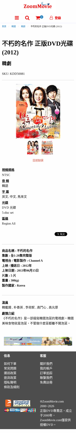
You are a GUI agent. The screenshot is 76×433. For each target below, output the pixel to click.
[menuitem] (17, 17)
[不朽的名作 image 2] (47, 147)
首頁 (4, 26)
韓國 (13, 26)
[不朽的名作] (32, 147)
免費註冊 (46, 382)
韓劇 (23, 26)
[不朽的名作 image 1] (32, 147)
